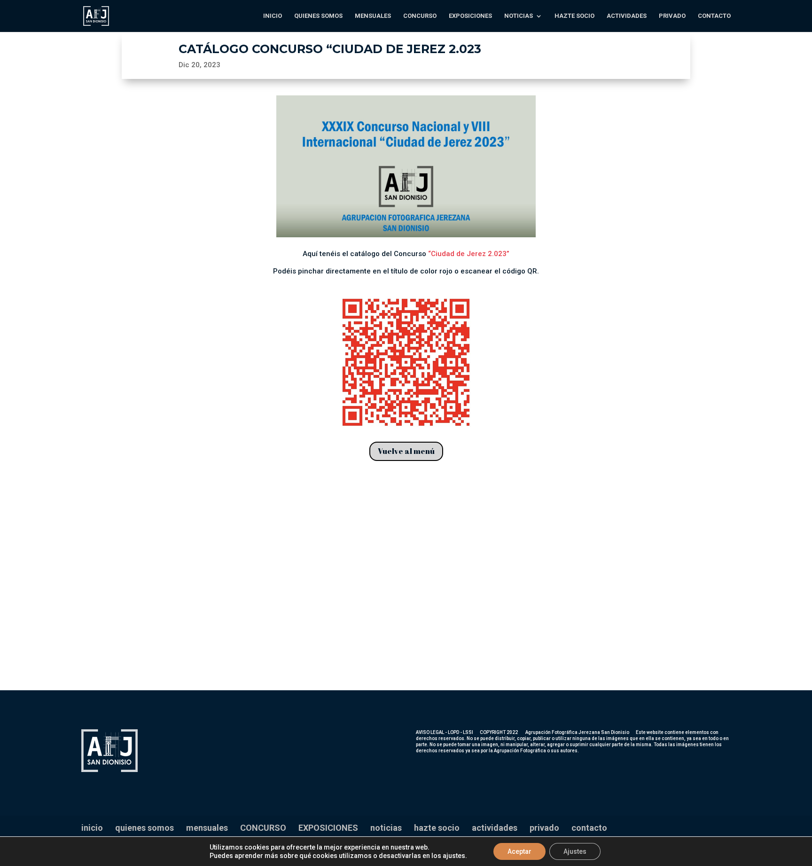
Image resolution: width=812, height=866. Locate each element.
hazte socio (574, 16)
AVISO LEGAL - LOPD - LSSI (444, 732)
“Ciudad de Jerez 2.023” (468, 254)
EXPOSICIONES (470, 16)
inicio (272, 16)
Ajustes (574, 851)
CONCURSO (420, 16)
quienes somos (318, 16)
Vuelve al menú (406, 451)
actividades (627, 16)
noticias (518, 16)
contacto (714, 16)
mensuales (373, 16)
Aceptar (519, 851)
